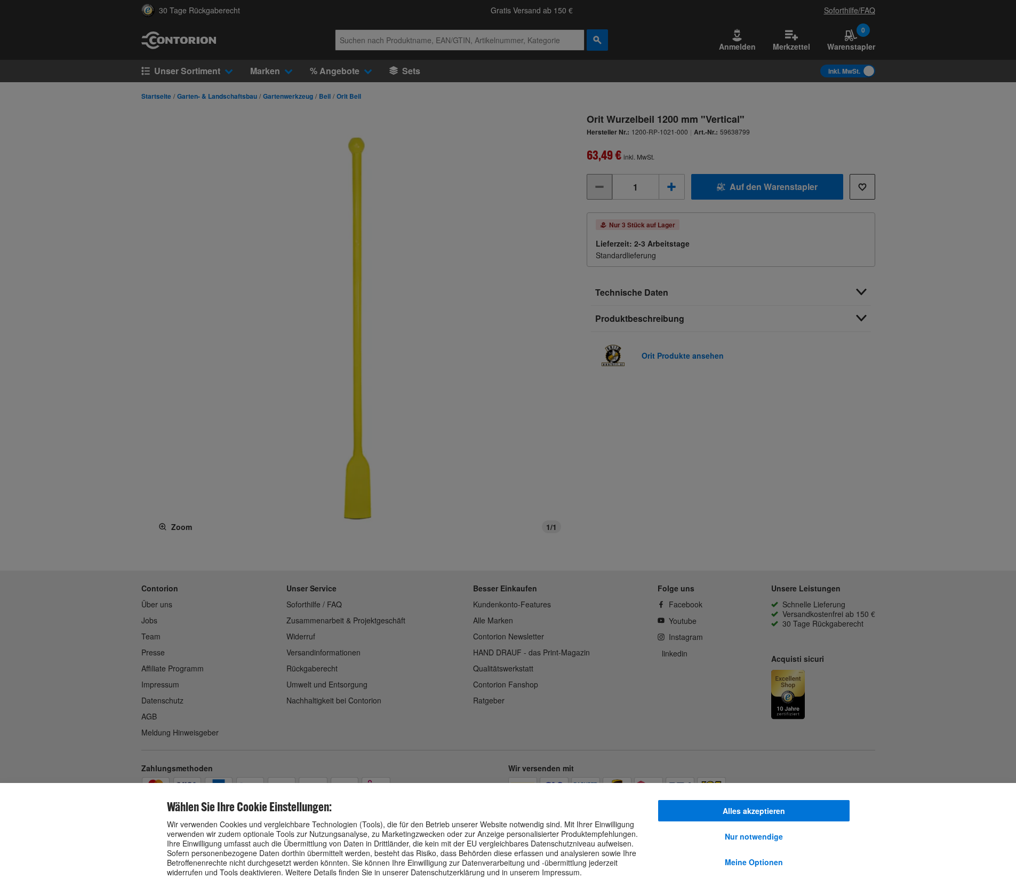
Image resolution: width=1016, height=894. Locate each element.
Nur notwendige (754, 836)
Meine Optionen (754, 862)
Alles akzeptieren (754, 810)
